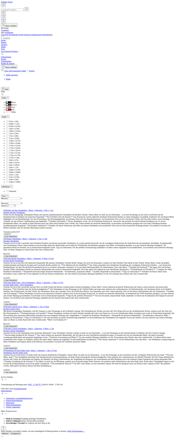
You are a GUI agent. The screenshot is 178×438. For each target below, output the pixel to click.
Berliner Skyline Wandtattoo (14, 212)
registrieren (9, 32)
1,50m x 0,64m (14, 143)
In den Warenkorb (10, 236)
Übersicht (5, 35)
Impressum (10, 403)
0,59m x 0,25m (14, 126)
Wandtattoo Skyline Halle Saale (15, 353)
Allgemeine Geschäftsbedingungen (19, 398)
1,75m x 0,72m (14, 153)
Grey (13, 107)
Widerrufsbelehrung (13, 405)
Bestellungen (47, 35)
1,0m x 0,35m (14, 129)
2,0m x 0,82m (14, 165)
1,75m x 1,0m (14, 158)
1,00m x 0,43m (14, 131)
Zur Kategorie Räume (9, 51)
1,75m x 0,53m (14, 146)
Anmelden (5, 30)
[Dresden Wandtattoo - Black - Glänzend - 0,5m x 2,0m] (25, 239)
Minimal (11, 198)
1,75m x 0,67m (14, 150)
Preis (4, 196)
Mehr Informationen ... (76, 431)
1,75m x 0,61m (14, 148)
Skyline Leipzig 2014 (11, 309)
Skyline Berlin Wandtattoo (13, 261)
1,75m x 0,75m (14, 155)
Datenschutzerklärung (14, 401)
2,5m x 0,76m (14, 177)
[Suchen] (26, 9)
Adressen (27, 35)
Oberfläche (6, 187)
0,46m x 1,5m (14, 124)
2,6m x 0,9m (13, 179)
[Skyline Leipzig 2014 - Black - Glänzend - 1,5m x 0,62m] (26, 307)
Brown (13, 105)
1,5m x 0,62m (14, 138)
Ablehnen (5, 433)
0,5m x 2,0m (13, 121)
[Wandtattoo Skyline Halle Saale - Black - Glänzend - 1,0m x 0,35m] (30, 351)
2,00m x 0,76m (14, 170)
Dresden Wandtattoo (11, 241)
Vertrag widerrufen (13, 407)
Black (13, 102)
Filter (6, 89)
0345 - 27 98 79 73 (35, 385)
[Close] (2, 436)
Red (12, 110)
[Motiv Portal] (6, 2)
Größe (4, 117)
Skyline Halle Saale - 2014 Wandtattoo (18, 285)
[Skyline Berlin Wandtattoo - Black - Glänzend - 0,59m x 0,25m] (28, 258)
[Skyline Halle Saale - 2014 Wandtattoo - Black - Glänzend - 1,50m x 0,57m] (33, 283)
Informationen (6, 391)
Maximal (11, 203)
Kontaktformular (20, 389)
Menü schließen (10, 26)
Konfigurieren (15, 433)
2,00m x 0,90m (14, 172)
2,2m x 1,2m (13, 175)
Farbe (4, 98)
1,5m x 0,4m (13, 133)
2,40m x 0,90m (14, 182)
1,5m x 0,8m (13, 136)
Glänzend (12, 191)
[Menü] (3, 5)
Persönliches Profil (16, 35)
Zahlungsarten (37, 35)
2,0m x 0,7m (13, 160)
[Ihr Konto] (3, 21)
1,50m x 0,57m (14, 141)
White (13, 112)
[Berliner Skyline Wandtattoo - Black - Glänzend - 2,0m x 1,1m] (28, 210)
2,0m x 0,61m (14, 162)
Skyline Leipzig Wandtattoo (14, 331)
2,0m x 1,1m (13, 167)
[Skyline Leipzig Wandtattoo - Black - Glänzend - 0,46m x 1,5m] (28, 329)
